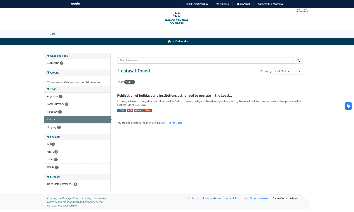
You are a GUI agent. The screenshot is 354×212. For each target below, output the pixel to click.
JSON (147, 110)
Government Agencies (270, 4)
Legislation (243, 4)
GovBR (75, 4)
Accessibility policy (236, 198)
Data (52, 33)
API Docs (176, 122)
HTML (122, 110)
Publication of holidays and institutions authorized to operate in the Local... (174, 95)
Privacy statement (212, 198)
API (130, 110)
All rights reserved (259, 198)
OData (138, 110)
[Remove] (132, 82)
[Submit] (298, 60)
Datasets (181, 41)
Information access (197, 4)
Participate (222, 4)
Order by (266, 71)
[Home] (169, 41)
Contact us (193, 198)
